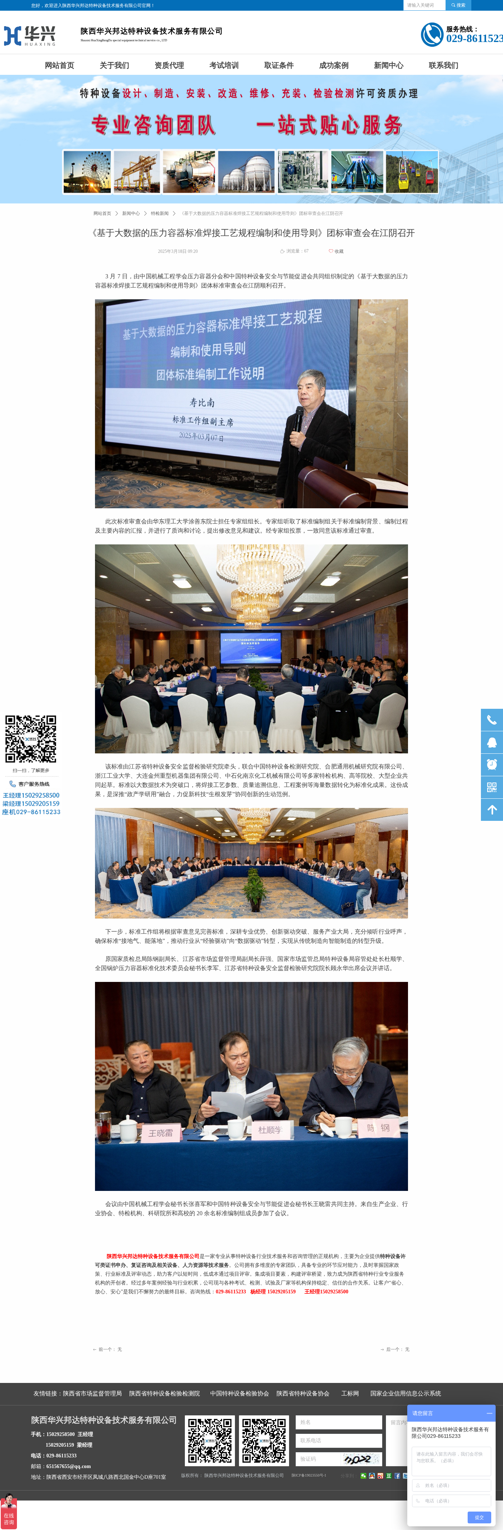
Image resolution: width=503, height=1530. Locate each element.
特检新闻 (160, 213)
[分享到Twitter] (406, 1476)
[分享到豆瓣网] (389, 1476)
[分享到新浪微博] (380, 1476)
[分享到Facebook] (397, 1476)
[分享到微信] (363, 1476)
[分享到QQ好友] (372, 1476)
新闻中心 (131, 213)
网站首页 (102, 213)
